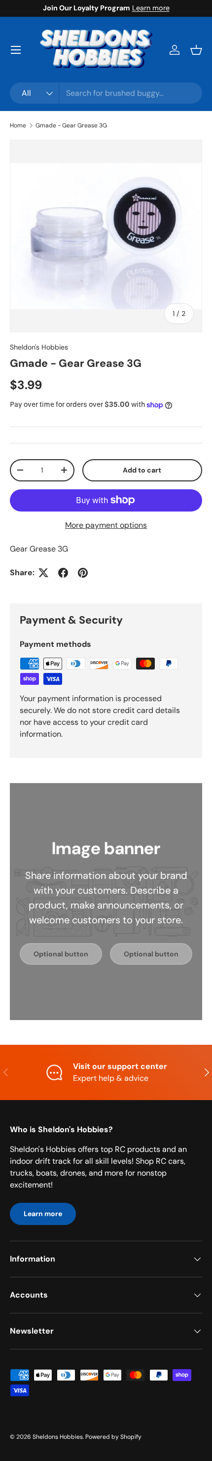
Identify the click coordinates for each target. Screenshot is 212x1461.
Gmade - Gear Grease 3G (71, 125)
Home (18, 125)
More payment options (106, 525)
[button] (196, 50)
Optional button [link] (61, 953)
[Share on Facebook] (63, 573)
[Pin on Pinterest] (83, 573)
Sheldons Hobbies (58, 1437)
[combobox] (106, 93)
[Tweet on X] (43, 573)
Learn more (151, 7)
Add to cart (142, 470)
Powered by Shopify (113, 1437)
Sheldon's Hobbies (39, 347)
